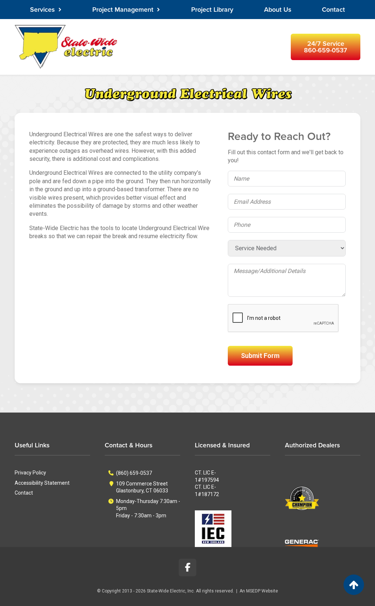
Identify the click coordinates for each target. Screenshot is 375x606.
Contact (333, 9)
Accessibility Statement (42, 483)
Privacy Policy (30, 473)
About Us (278, 9)
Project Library (212, 9)
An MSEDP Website (259, 591)
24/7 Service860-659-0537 (325, 47)
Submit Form (260, 355)
